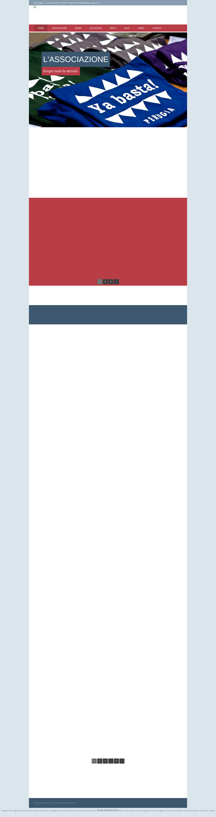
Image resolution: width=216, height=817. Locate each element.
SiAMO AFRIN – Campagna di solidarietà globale (69, 727)
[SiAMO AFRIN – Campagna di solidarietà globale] (108, 671)
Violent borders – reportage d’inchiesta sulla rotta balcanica (78, 592)
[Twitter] (176, 2)
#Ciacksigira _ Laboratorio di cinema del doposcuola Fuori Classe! (81, 458)
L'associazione (75, 462)
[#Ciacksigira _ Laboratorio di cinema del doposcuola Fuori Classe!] (108, 402)
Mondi (82, 596)
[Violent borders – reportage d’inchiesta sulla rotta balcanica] (108, 537)
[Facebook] (172, 2)
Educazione (61, 462)
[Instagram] (180, 2)
